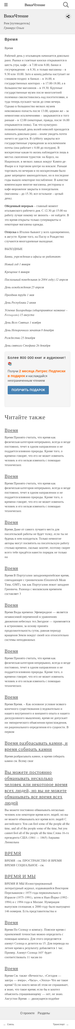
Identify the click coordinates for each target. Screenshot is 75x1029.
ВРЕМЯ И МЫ (20, 876)
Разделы (44, 1013)
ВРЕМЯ (13, 853)
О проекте (27, 1013)
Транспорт (59, 1024)
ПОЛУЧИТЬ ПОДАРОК (28, 390)
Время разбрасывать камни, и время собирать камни (36, 746)
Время (11, 430)
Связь (10, 1024)
